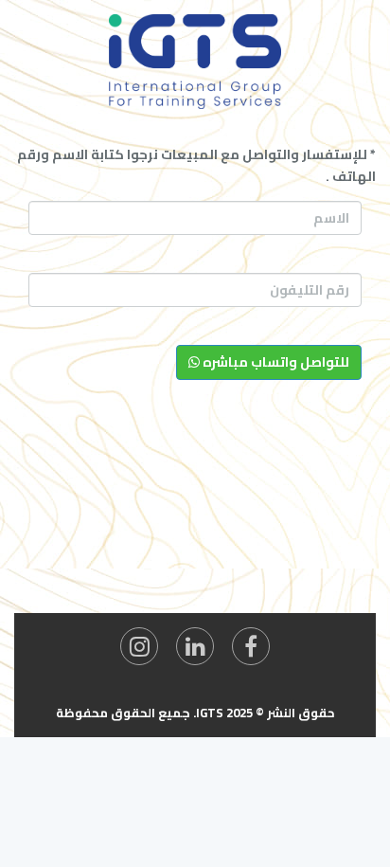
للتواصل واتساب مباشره (274, 362)
